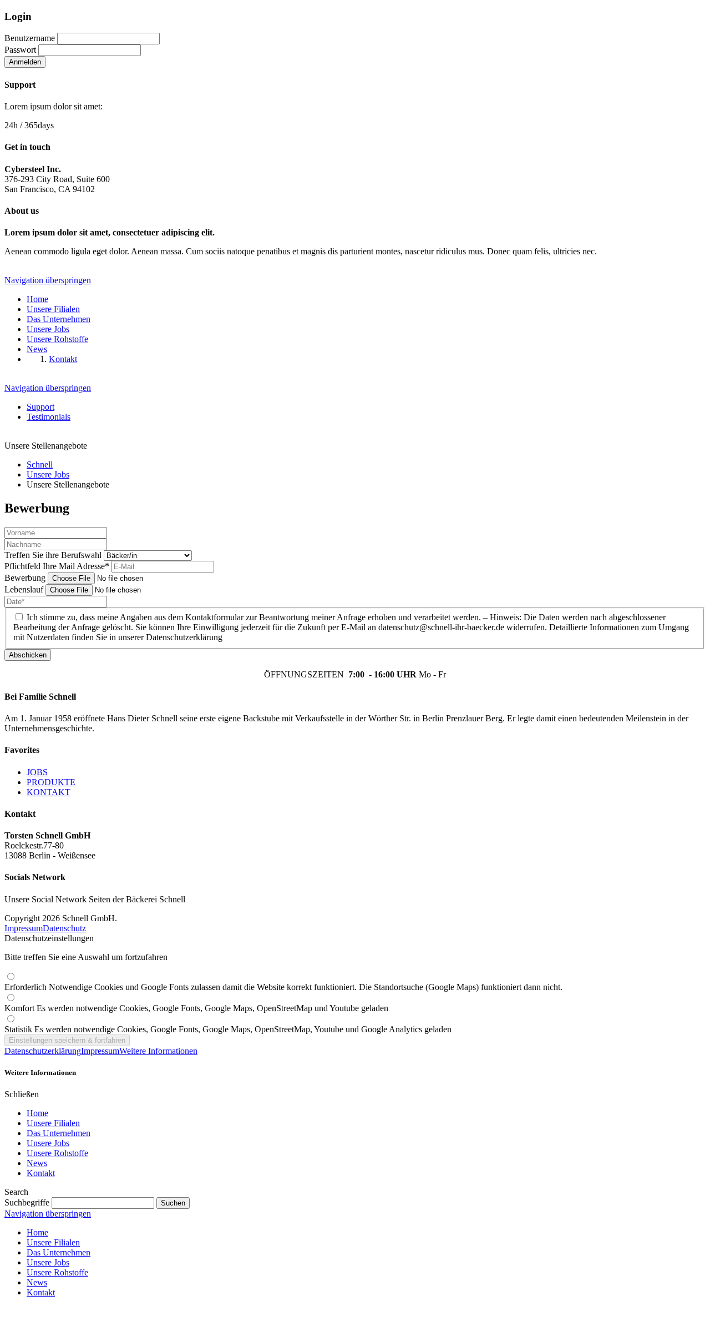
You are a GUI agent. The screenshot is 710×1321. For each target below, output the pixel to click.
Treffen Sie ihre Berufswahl (54, 555)
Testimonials (48, 416)
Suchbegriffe (26, 1202)
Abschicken (28, 655)
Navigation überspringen (47, 280)
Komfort (196, 1008)
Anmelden (25, 62)
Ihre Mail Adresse (56, 566)
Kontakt (41, 1173)
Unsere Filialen (53, 1123)
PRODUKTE (51, 782)
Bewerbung (26, 577)
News (37, 1163)
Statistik (228, 1029)
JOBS (37, 772)
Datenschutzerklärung (42, 1051)
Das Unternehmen (58, 1133)
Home (37, 1113)
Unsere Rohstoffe (57, 1153)
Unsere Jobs (48, 1143)
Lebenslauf (24, 589)
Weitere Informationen (158, 1051)
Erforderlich (283, 987)
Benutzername (29, 38)
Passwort (20, 49)
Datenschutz (64, 928)
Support (40, 406)
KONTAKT (48, 792)
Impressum (23, 928)
